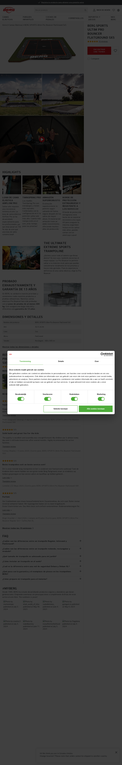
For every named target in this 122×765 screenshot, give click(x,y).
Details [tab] (61, 361)
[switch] (47, 399)
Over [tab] (97, 361)
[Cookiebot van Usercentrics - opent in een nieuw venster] (102, 354)
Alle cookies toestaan (96, 409)
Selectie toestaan (60, 409)
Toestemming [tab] (25, 361)
